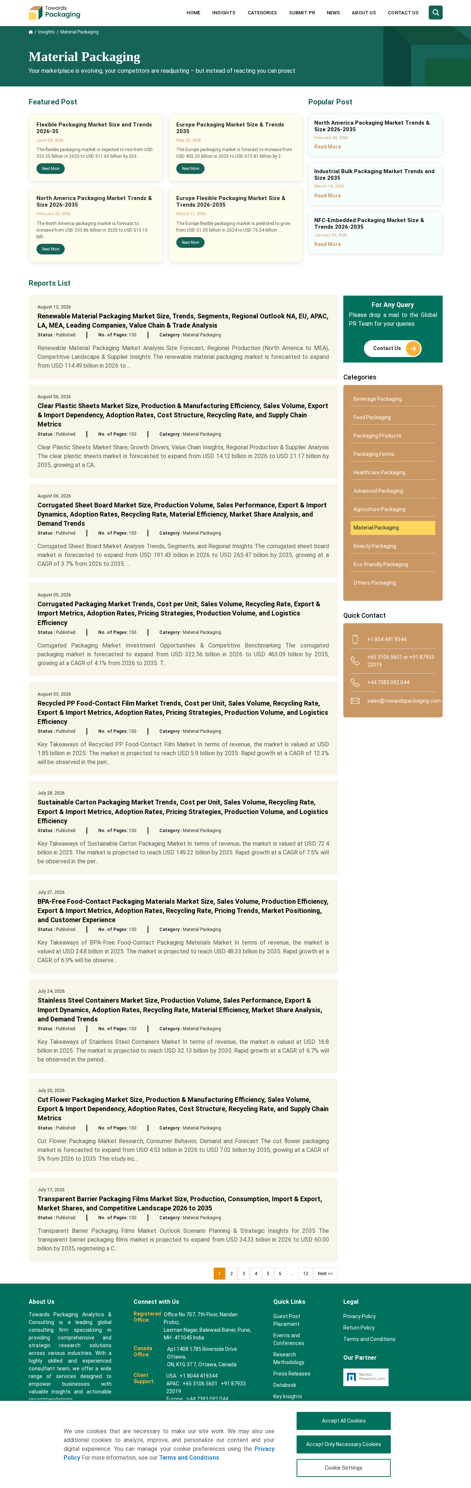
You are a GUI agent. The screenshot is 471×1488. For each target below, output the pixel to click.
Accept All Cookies (344, 1421)
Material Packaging (376, 528)
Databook (284, 1385)
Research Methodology (288, 1358)
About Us (364, 12)
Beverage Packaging (378, 399)
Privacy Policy (359, 1316)
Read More (50, 169)
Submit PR (302, 12)
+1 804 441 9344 (386, 639)
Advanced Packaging (378, 491)
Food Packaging (372, 417)
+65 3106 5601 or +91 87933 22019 (400, 661)
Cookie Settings (343, 1468)
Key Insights (287, 1396)
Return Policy (359, 1328)
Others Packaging (375, 583)
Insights (224, 12)
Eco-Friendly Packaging (381, 564)
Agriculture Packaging (380, 509)
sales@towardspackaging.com (401, 701)
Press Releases (292, 1374)
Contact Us (403, 12)
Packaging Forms (374, 454)
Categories (262, 12)
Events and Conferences (288, 1339)
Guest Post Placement (286, 1320)
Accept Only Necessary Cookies (343, 1444)
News (333, 12)
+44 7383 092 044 (388, 682)
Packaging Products (377, 436)
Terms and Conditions (190, 1457)
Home (193, 12)
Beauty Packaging (375, 546)
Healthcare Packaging (380, 472)
